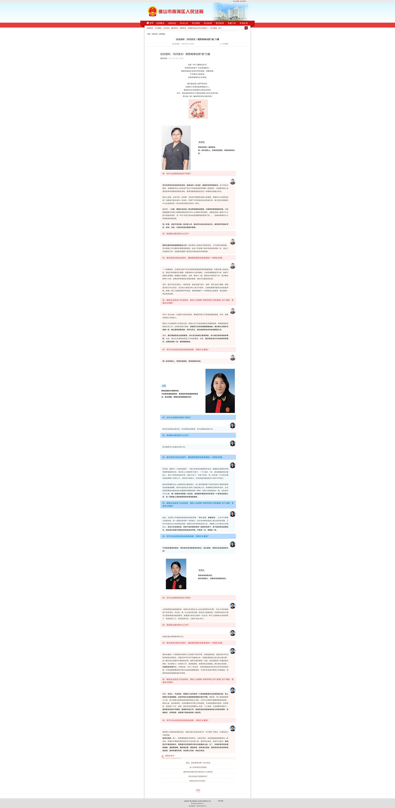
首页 (151, 23)
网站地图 (220, 801)
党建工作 (232, 23)
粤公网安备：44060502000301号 (197, 806)
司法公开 (184, 23)
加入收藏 (236, 1)
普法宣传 (220, 23)
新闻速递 (162, 34)
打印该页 (225, 44)
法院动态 (172, 23)
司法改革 (208, 23)
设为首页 (243, 1)
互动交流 (244, 23)
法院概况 (160, 23)
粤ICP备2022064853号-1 (197, 803)
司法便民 (196, 23)
